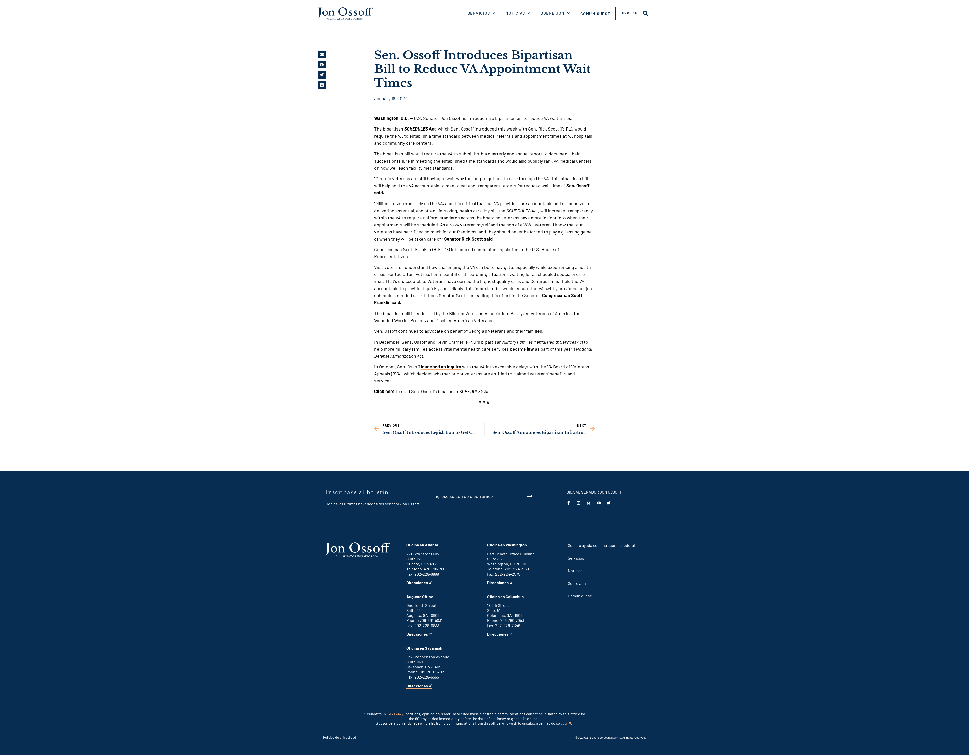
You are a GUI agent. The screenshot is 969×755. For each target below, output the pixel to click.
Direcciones (417, 582)
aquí (566, 723)
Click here (384, 391)
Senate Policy (393, 714)
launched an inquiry (441, 366)
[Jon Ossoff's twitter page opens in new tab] (609, 503)
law (530, 349)
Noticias (515, 13)
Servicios (479, 13)
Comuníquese (595, 13)
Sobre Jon (552, 13)
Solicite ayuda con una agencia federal (601, 545)
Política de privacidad (339, 737)
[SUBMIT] (524, 496)
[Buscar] (645, 13)
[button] (322, 54)
